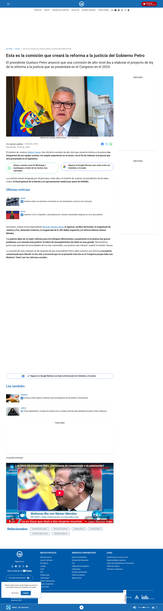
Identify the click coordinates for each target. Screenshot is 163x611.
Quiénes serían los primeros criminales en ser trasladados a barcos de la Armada (58, 201)
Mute (134, 607)
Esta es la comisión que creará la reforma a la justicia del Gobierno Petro (47, 49)
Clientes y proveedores (79, 572)
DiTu (41, 572)
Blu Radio (9, 49)
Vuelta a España (103, 10)
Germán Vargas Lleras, (53, 227)
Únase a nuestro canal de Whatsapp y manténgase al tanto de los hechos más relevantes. (30, 168)
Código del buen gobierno (80, 566)
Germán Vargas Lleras (39, 533)
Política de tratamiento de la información (120, 563)
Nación (17, 49)
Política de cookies (113, 566)
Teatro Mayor (44, 578)
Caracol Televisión (46, 560)
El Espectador (44, 575)
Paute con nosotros (78, 575)
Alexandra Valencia (60, 533)
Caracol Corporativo (46, 584)
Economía (24, 395)
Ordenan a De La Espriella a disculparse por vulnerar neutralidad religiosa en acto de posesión (63, 214)
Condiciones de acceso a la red (117, 557)
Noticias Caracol (45, 557)
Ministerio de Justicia (39, 529)
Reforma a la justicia (61, 529)
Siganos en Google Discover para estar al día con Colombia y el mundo (89, 166)
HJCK (42, 569)
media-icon (81, 607)
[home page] (81, 3)
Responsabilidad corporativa (116, 560)
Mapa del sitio (76, 578)
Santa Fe (47, 10)
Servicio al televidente (79, 557)
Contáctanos (76, 569)
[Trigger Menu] (8, 4)
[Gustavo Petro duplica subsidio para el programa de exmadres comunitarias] (12, 398)
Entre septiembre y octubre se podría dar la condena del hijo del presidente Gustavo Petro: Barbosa (65, 411)
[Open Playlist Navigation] (156, 607)
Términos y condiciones (115, 569)
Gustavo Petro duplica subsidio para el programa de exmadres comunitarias (56, 398)
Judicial (23, 408)
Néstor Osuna (79, 529)
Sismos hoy (75, 10)
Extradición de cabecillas (60, 10)
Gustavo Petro (95, 529)
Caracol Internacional (47, 581)
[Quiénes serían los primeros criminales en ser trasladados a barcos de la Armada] (12, 202)
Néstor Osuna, (34, 152)
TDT (73, 563)
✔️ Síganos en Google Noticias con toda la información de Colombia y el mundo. (61, 376)
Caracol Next (44, 587)
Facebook (102, 145)
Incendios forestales (89, 10)
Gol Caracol (44, 563)
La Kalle (43, 566)
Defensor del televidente (80, 560)
